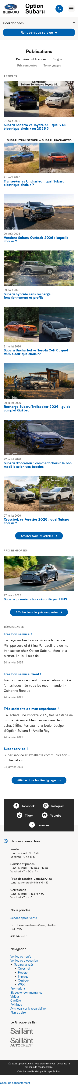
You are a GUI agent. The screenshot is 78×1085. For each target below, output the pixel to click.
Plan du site (18, 1012)
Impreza (23, 976)
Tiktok (28, 815)
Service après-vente (23, 918)
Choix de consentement (15, 1083)
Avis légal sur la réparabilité (28, 1008)
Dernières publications (31, 59)
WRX (21, 984)
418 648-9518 (19, 936)
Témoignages (52, 65)
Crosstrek (24, 968)
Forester (23, 972)
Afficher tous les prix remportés (37, 612)
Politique (16, 1004)
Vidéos (15, 996)
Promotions (18, 988)
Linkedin (43, 825)
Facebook (27, 806)
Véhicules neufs (20, 956)
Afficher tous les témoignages (37, 780)
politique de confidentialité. (39, 1066)
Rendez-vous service (37, 32)
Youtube (55, 815)
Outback (23, 980)
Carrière (15, 1000)
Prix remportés (27, 65)
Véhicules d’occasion (24, 960)
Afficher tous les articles (37, 536)
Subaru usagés (24, 964)
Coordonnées (13, 23)
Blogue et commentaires (26, 992)
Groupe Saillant (52, 1071)
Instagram (58, 806)
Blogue (57, 59)
